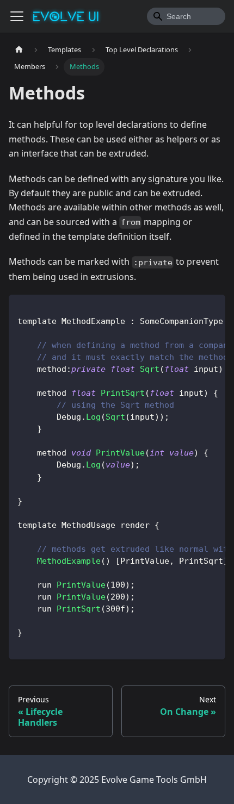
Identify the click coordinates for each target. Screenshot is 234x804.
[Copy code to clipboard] (212, 308)
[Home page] (19, 49)
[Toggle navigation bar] (17, 16)
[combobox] (186, 16)
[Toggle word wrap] (192, 308)
